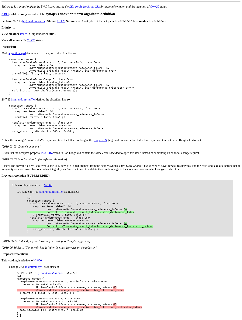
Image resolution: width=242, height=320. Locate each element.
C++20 (154, 6)
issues (23, 34)
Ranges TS (100, 140)
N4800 (48, 185)
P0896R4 (47, 153)
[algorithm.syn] (17, 53)
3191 (5, 14)
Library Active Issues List (84, 6)
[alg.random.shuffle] (34, 21)
